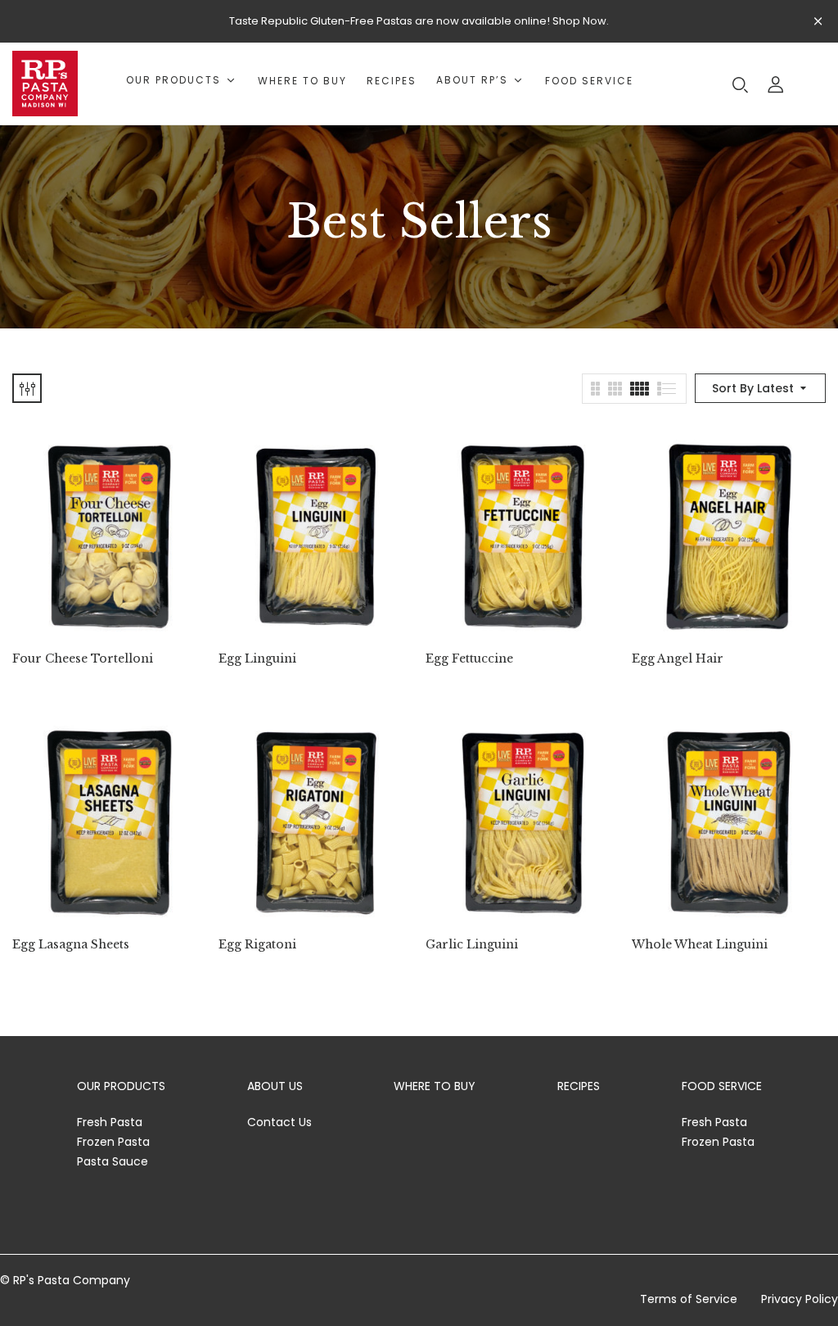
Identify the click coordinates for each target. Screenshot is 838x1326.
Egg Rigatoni (257, 945)
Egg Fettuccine (469, 659)
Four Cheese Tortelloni (82, 659)
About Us (275, 1086)
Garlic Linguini (472, 945)
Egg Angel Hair (677, 659)
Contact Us (279, 1122)
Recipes (578, 1086)
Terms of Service (688, 1299)
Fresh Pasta (109, 1122)
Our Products (121, 1086)
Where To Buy (434, 1086)
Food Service (722, 1086)
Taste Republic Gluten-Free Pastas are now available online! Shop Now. (419, 21)
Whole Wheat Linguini (700, 945)
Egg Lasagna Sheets (70, 945)
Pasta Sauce (112, 1161)
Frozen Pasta (113, 1142)
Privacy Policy (799, 1299)
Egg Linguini (257, 659)
